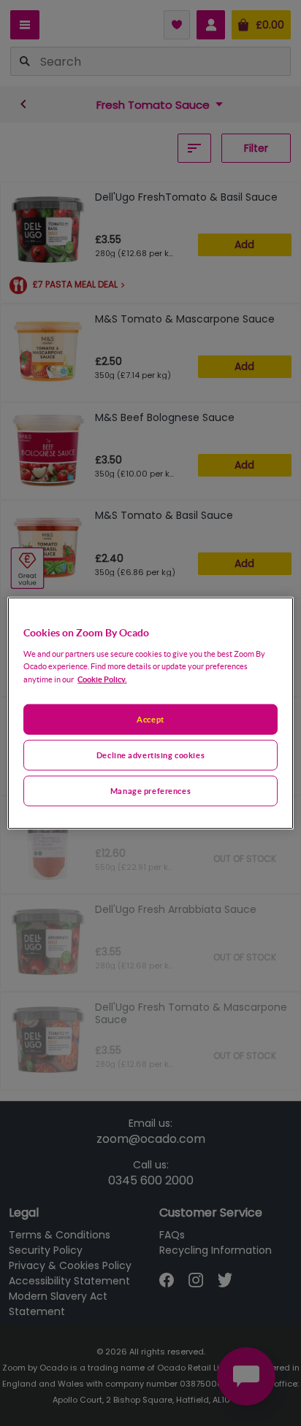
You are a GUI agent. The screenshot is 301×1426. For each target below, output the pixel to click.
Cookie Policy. (101, 678)
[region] (150, 713)
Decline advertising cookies (150, 754)
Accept (150, 719)
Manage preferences (150, 790)
